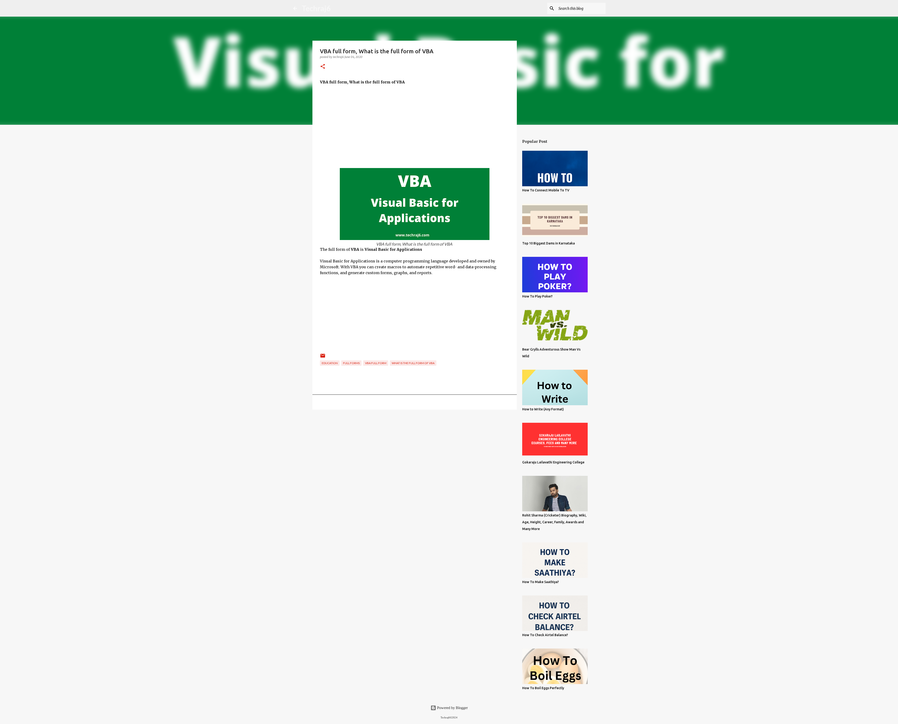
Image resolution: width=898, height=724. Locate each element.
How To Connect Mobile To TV (545, 190)
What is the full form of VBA (413, 363)
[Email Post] (323, 357)
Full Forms (351, 363)
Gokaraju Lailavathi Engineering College (553, 462)
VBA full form (375, 363)
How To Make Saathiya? (540, 582)
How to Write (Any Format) (543, 409)
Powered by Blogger (452, 708)
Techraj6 (316, 8)
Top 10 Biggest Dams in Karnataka (548, 243)
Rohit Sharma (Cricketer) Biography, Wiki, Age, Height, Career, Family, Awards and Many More (554, 522)
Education (330, 363)
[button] (323, 67)
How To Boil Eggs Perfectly (543, 688)
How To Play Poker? (537, 296)
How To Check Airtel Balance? (545, 635)
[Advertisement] (414, 123)
